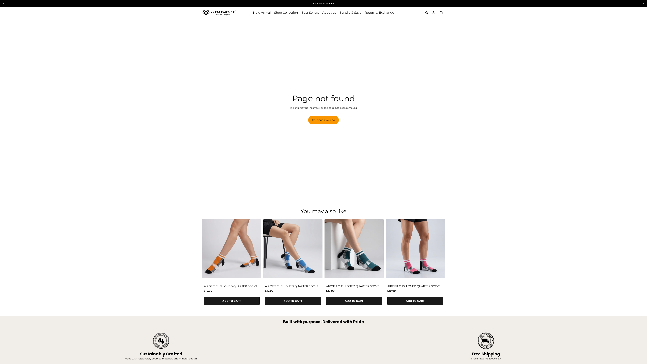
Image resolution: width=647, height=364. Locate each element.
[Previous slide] (207, 248)
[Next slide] (256, 248)
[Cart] (441, 12)
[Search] (426, 12)
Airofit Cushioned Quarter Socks (230, 286)
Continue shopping (323, 120)
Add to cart (231, 300)
